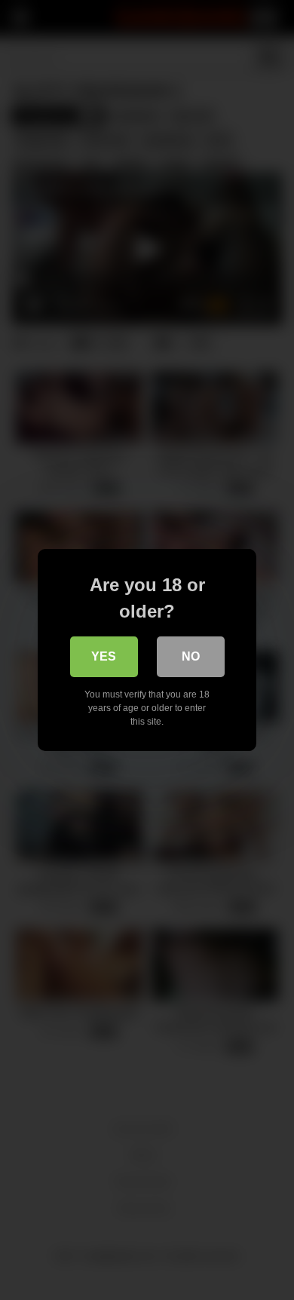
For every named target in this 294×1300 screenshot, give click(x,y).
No (191, 656)
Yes (103, 656)
